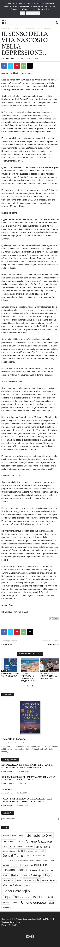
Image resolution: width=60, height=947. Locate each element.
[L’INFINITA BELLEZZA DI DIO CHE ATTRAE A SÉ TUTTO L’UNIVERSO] (10, 665)
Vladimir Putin (8, 907)
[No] (56, 9)
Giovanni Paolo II (15, 870)
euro (53, 860)
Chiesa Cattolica (39, 841)
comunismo (43, 846)
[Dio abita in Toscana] (30, 717)
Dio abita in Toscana (13, 739)
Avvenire (6, 835)
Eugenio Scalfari (42, 860)
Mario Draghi (31, 880)
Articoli (10, 28)
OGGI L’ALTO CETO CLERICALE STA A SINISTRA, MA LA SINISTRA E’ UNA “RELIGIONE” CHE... (28, 778)
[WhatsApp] (23, 66)
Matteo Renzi (48, 880)
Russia (49, 897)
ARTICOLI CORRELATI (30, 653)
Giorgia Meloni (39, 864)
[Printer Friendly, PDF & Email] (54, 620)
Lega (47, 875)
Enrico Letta (8, 860)
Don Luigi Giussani (35, 855)
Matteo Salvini (12, 885)
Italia (14, 875)
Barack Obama (18, 835)
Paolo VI (27, 885)
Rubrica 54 (53, 644)
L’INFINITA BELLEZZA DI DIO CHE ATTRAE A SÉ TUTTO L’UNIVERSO (10, 675)
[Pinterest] (17, 66)
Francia (14, 865)
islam (5, 875)
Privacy (4, 925)
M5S (19, 880)
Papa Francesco (16, 897)
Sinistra (6, 902)
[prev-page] (28, 686)
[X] (10, 66)
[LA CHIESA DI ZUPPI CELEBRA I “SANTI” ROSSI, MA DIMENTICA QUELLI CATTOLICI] (49, 665)
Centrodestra (9, 841)
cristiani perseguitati (36, 851)
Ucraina (15, 903)
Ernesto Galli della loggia (24, 860)
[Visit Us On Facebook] (32, 936)
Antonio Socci (9, 58)
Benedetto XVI (39, 835)
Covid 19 (21, 851)
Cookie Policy (14, 925)
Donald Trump (13, 855)
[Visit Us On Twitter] (27, 936)
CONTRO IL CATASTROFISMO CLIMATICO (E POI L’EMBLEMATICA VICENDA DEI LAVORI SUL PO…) (28, 677)
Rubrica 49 (6, 789)
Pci (34, 897)
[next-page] (32, 686)
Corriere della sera (9, 851)
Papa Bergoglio (16, 891)
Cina (5, 846)
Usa (51, 902)
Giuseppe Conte (37, 870)
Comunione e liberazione (21, 846)
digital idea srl (15, 922)
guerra (50, 870)
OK (22, 13)
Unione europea (33, 902)
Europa (6, 865)
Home (3, 28)
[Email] (30, 66)
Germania (24, 865)
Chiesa (20, 841)
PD (41, 897)
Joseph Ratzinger (31, 875)
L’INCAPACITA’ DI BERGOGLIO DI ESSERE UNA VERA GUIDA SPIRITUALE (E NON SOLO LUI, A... (26, 766)
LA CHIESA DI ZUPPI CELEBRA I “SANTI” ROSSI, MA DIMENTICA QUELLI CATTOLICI (48, 675)
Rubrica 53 (6, 644)
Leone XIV (8, 880)
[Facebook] (4, 66)
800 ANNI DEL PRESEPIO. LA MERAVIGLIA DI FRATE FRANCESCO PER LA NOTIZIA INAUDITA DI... (26, 800)
